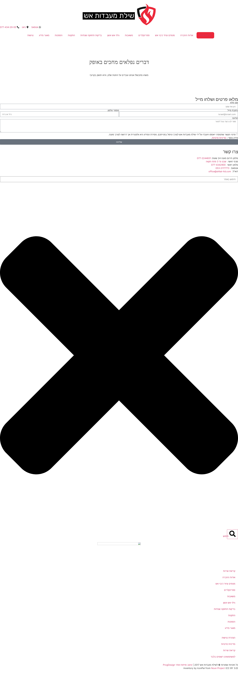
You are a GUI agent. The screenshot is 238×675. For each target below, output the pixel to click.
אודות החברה (186, 35)
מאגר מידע (44, 35)
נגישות (30, 35)
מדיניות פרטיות (219, 137)
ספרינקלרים (144, 35)
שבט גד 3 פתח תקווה (216, 161)
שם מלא (234, 103)
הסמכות (58, 35)
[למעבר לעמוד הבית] (119, 553)
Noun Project (218, 668)
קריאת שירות (205, 35)
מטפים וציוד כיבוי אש (165, 35)
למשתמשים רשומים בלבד (223, 656)
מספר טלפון (113, 110)
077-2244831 (204, 158)
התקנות (71, 35)
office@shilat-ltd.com (220, 171)
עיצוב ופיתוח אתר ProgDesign (177, 664)
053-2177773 (222, 168)
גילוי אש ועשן (113, 35)
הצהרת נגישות (228, 637)
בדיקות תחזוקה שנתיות (91, 35)
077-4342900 (218, 164)
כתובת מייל (233, 110)
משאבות (129, 35)
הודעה (235, 118)
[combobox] (119, 179)
